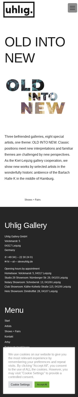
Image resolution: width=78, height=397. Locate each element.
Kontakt (9, 336)
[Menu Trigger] (72, 8)
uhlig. (19, 10)
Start (7, 320)
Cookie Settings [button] (20, 384)
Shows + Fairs (33, 199)
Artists (8, 326)
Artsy (7, 342)
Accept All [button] (42, 384)
